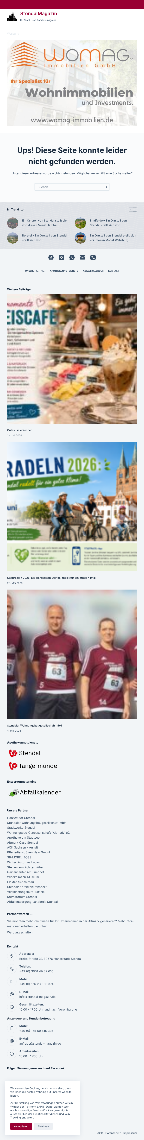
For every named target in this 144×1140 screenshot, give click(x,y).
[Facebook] (51, 257)
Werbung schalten (19, 932)
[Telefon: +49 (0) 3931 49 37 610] (11, 968)
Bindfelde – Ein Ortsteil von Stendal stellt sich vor (108, 223)
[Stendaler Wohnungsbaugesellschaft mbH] (72, 654)
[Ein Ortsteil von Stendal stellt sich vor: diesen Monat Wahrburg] (80, 238)
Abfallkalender (93, 270)
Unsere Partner (35, 270)
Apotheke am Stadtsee (23, 837)
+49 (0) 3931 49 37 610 (36, 971)
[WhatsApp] (72, 257)
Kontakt (113, 270)
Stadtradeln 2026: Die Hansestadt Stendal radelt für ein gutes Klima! (51, 577)
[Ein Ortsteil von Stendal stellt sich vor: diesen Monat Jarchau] (12, 223)
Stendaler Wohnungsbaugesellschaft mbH (34, 725)
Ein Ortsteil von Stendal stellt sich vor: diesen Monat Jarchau (45, 223)
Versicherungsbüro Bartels (25, 892)
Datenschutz (113, 1133)
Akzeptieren (21, 1126)
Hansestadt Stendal (21, 818)
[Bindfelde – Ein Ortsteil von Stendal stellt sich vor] (80, 223)
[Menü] (135, 16)
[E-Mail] (82, 257)
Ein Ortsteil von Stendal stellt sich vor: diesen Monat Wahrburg (113, 238)
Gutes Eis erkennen (19, 430)
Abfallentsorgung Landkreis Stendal (32, 902)
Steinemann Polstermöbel (25, 867)
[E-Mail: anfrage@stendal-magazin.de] (11, 1041)
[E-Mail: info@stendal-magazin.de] (11, 994)
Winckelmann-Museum (23, 877)
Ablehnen (43, 1126)
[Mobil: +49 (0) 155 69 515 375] (11, 1028)
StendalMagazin (38, 13)
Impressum (130, 1133)
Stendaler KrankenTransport (27, 887)
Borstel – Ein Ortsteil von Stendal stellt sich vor (44, 238)
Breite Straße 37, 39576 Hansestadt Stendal (50, 959)
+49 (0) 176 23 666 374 (36, 984)
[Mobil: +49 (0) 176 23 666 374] (11, 981)
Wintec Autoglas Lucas (23, 862)
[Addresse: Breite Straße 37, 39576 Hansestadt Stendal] (11, 956)
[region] (72, 83)
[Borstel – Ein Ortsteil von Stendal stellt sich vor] (12, 238)
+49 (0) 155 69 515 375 (36, 1031)
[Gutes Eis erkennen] (72, 359)
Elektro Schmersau (20, 882)
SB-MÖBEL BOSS (19, 857)
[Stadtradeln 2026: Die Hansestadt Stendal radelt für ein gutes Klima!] (72, 506)
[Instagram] (61, 257)
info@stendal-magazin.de (37, 997)
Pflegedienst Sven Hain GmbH (28, 852)
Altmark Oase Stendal (22, 842)
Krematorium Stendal (22, 897)
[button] (72, 83)
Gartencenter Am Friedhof (25, 872)
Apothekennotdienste (64, 270)
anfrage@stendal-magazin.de (40, 1043)
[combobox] (68, 187)
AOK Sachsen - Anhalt (22, 847)
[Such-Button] (105, 187)
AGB (100, 1133)
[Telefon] (93, 257)
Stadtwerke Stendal (21, 827)
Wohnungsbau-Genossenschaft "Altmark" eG (38, 832)
